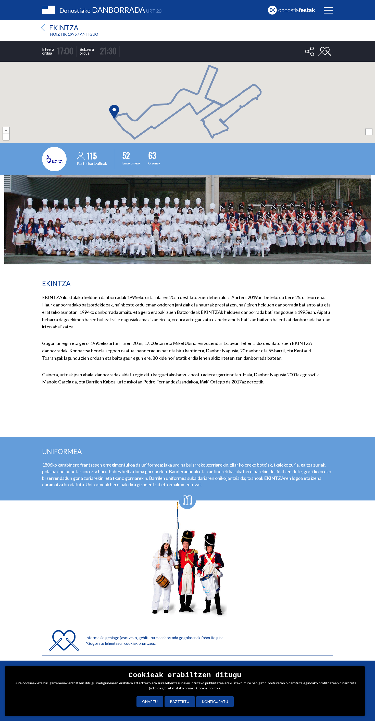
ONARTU (150, 701)
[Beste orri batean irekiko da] (293, 9)
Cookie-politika (208, 688)
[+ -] (187, 92)
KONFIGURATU (215, 701)
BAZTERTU (179, 701)
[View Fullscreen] (369, 131)
